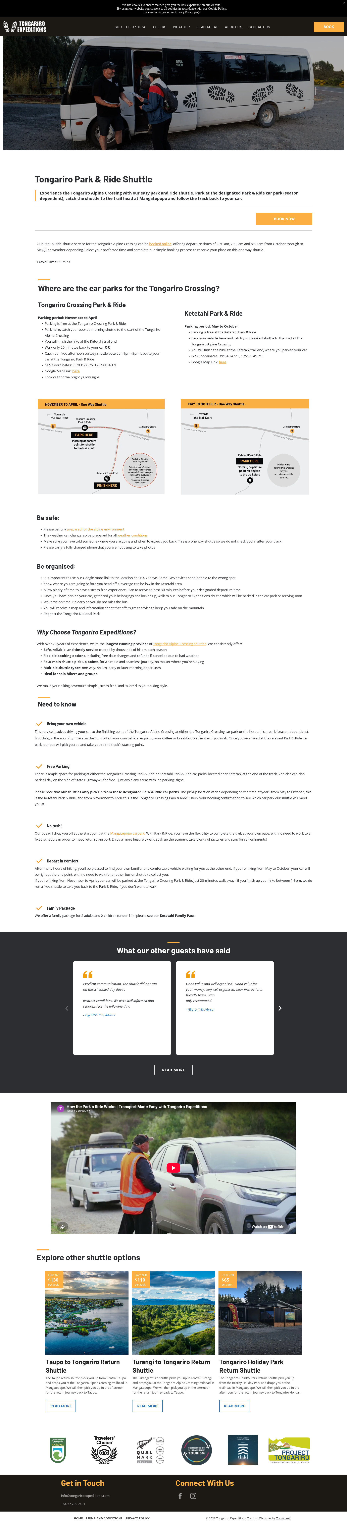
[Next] (279, 1008)
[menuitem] (130, 26)
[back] (10, 93)
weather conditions (132, 535)
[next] (337, 93)
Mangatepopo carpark (127, 833)
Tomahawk (283, 1518)
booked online (160, 243)
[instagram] (193, 1496)
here (76, 371)
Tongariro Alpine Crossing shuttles (179, 643)
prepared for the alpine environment (95, 529)
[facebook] (180, 1496)
